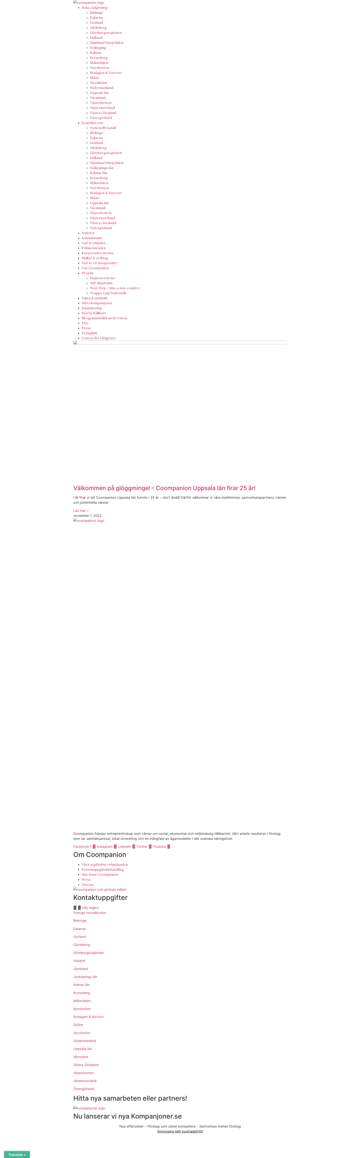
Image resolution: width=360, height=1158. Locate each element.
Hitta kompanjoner (97, 303)
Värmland (98, 98)
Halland (96, 37)
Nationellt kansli (103, 128)
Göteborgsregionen (106, 32)
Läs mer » (81, 510)
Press (86, 328)
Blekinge (96, 12)
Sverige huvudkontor (89, 913)
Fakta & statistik (94, 298)
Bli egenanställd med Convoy (105, 318)
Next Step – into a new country (115, 288)
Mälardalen (99, 63)
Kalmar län (98, 173)
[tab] (180, 907)
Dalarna (96, 17)
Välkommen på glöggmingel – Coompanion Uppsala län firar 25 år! (164, 488)
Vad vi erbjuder (94, 243)
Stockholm (98, 83)
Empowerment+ (103, 278)
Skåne (94, 78)
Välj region (90, 908)
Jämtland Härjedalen (106, 42)
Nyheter (88, 233)
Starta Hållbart (94, 313)
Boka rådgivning (95, 7)
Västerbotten (100, 103)
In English (89, 333)
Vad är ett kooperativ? (100, 263)
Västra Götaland (103, 113)
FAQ (85, 323)
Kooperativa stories (98, 253)
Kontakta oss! (93, 123)
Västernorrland (102, 108)
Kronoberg (99, 58)
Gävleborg (98, 27)
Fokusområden (94, 248)
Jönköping (98, 47)
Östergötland (101, 118)
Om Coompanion (95, 268)
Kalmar (96, 52)
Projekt (88, 273)
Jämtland (80, 969)
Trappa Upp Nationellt (108, 293)
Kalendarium (92, 238)
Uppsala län (99, 93)
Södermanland (102, 88)
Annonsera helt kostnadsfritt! (180, 1131)
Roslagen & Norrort (106, 73)
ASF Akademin (101, 283)
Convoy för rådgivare (99, 338)
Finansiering (92, 308)
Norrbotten (99, 68)
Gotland (96, 22)
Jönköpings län (102, 168)
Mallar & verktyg (95, 258)
